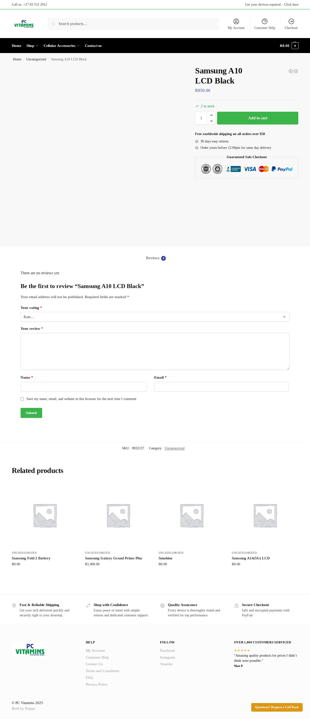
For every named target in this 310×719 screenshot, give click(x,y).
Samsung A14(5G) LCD (251, 558)
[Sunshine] (192, 515)
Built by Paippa (23, 708)
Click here (291, 4)
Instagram (167, 657)
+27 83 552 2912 (35, 4)
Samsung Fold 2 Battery (31, 558)
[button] (211, 115)
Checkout (291, 28)
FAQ (89, 677)
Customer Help (264, 28)
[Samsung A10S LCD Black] (290, 71)
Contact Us (94, 664)
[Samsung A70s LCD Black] (295, 71)
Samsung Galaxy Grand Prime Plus (113, 558)
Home (17, 59)
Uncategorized (36, 59)
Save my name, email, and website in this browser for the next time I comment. (81, 399)
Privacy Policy (97, 684)
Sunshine (166, 558)
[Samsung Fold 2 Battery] (45, 515)
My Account (236, 28)
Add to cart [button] (44, 574)
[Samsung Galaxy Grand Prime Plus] (118, 515)
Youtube (166, 664)
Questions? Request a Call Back (277, 707)
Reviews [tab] (155, 258)
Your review (32, 329)
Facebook (167, 650)
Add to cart (257, 118)
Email (160, 377)
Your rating (31, 308)
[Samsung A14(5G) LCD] (265, 515)
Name (27, 377)
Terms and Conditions (102, 671)
